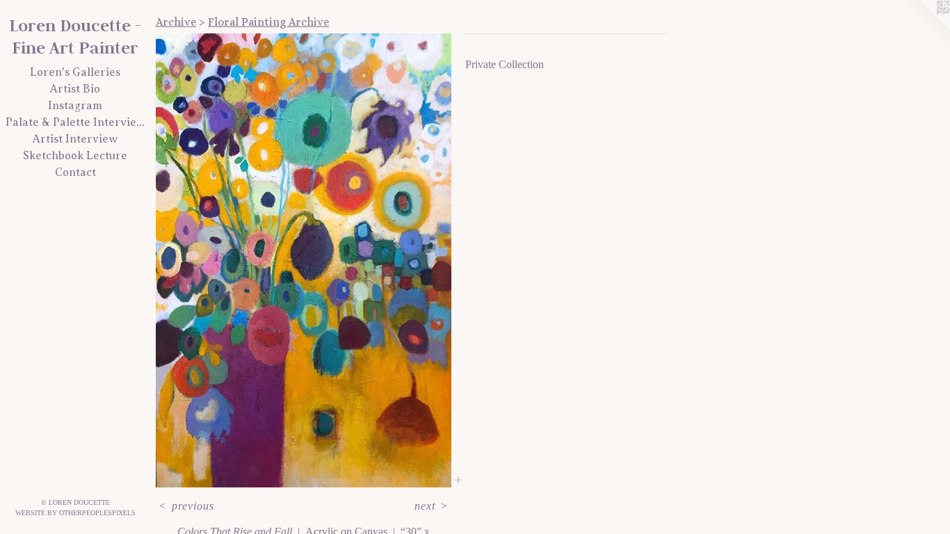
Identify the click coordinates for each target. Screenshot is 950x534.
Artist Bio (75, 89)
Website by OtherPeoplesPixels (75, 513)
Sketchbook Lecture (75, 155)
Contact (75, 172)
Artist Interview (75, 139)
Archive (176, 22)
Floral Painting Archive (268, 22)
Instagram (75, 105)
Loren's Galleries (75, 72)
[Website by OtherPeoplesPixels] (922, 28)
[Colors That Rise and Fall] (303, 260)
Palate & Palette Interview (75, 122)
